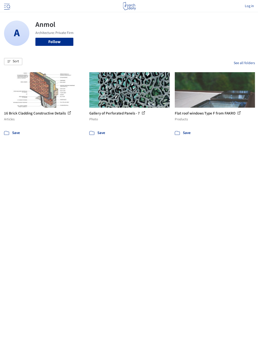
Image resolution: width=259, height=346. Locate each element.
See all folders (244, 63)
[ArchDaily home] (129, 6)
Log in (249, 6)
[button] (13, 61)
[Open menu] (6, 6)
